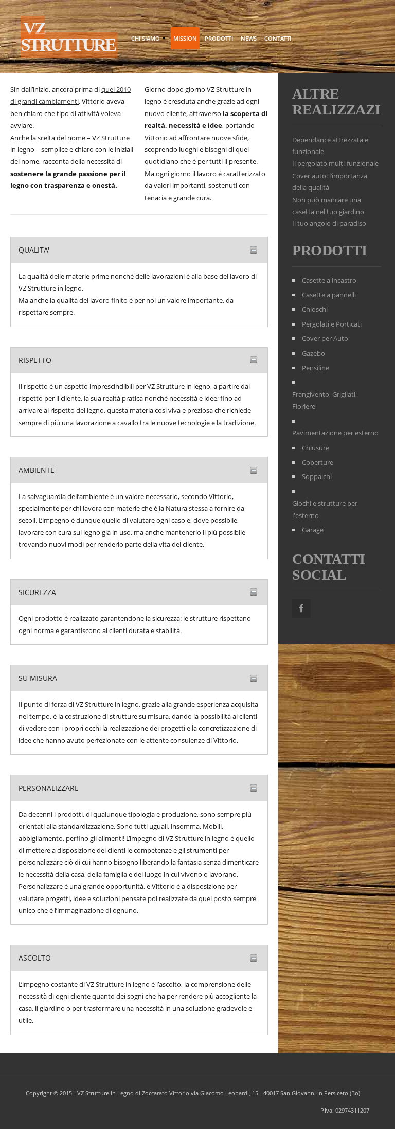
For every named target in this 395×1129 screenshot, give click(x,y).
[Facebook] (301, 608)
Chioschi (315, 309)
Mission (185, 38)
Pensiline (315, 367)
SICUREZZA (37, 592)
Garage (313, 529)
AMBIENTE (37, 470)
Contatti (277, 38)
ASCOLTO (35, 958)
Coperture (317, 462)
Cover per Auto (325, 338)
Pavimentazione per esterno (335, 432)
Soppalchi (317, 476)
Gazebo (313, 353)
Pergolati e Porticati (332, 324)
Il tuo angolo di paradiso (329, 223)
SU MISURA (38, 678)
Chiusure (315, 447)
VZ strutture (68, 36)
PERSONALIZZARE (49, 788)
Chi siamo (144, 39)
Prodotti (219, 38)
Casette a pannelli (329, 294)
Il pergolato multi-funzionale (335, 163)
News (249, 38)
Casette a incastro (329, 280)
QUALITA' (34, 250)
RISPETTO (35, 360)
